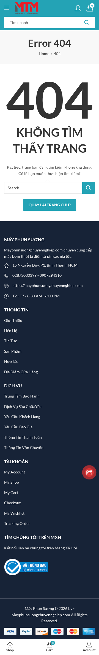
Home (44, 53)
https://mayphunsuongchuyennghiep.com (47, 285)
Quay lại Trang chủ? (50, 204)
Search (87, 22)
